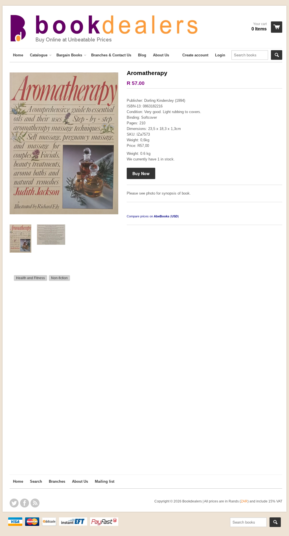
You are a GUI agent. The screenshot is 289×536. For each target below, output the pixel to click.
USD (174, 216)
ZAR (244, 501)
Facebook (24, 503)
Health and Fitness (30, 278)
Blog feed (35, 503)
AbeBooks (161, 216)
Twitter (14, 503)
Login (220, 55)
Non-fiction (59, 278)
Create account (195, 55)
